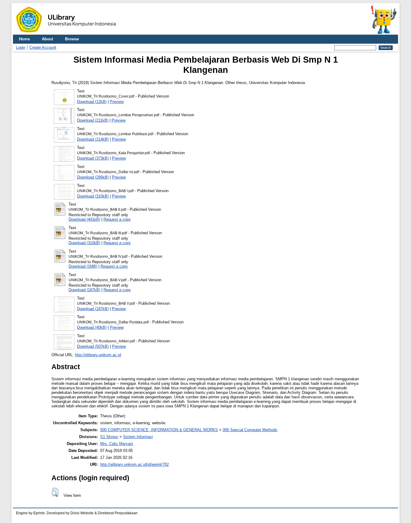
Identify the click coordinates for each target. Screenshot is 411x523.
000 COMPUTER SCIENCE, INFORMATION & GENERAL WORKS (159, 430)
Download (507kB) (93, 346)
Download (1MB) (83, 266)
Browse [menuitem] (72, 39)
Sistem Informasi (138, 436)
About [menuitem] (47, 39)
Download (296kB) (93, 177)
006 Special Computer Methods (250, 430)
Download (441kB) (84, 219)
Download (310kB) (93, 196)
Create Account (42, 47)
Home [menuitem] (24, 39)
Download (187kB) (84, 290)
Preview (117, 101)
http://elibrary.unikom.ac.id (98, 355)
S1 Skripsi (109, 436)
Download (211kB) (92, 120)
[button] (54, 492)
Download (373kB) (93, 158)
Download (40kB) (92, 327)
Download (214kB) (93, 139)
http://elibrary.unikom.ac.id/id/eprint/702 (134, 464)
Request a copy (117, 219)
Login (20, 47)
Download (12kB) (92, 101)
